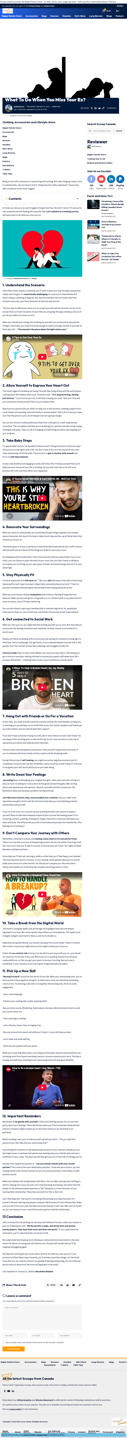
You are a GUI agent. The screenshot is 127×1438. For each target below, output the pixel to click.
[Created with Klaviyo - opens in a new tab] (63, 752)
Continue (39, 736)
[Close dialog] (109, 687)
